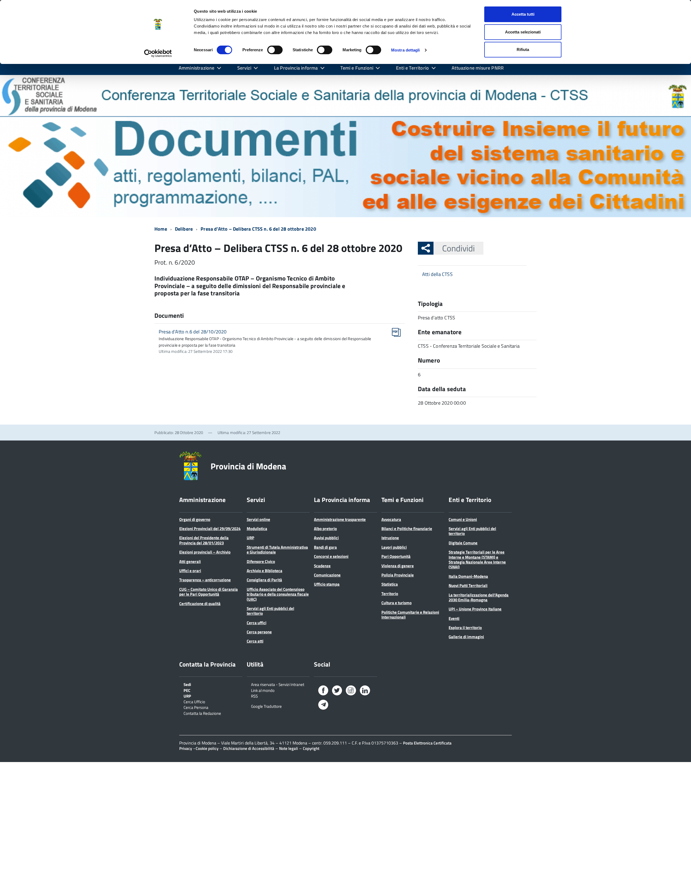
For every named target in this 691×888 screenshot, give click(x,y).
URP (250, 538)
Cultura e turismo (396, 603)
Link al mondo (263, 690)
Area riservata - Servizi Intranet (277, 684)
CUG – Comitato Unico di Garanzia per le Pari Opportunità (208, 591)
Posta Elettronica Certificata (427, 743)
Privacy (185, 748)
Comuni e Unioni (463, 519)
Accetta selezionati (523, 32)
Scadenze (322, 566)
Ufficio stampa (327, 584)
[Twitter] (337, 691)
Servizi (244, 67)
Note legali (288, 748)
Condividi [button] (458, 248)
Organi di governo (194, 519)
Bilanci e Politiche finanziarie (406, 528)
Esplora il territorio (465, 627)
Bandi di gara (325, 547)
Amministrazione (197, 67)
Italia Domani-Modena (468, 576)
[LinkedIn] (365, 691)
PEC (187, 690)
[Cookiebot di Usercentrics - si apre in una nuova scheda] (158, 53)
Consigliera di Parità (264, 580)
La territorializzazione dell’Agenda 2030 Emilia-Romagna (479, 597)
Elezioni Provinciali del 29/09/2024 (210, 528)
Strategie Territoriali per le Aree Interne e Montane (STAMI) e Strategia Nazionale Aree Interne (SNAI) (477, 559)
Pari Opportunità (396, 556)
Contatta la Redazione (202, 713)
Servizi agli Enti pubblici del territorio (270, 610)
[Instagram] (351, 691)
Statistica (389, 584)
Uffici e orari (190, 571)
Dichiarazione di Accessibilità (248, 748)
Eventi (454, 618)
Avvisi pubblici (326, 538)
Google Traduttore (266, 706)
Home (160, 229)
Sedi (187, 684)
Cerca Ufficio (194, 701)
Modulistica (257, 528)
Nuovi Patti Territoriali (468, 585)
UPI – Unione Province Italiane (475, 609)
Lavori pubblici (394, 547)
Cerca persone (259, 632)
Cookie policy (207, 748)
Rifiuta (523, 49)
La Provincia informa (296, 67)
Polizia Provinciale (397, 575)
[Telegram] (323, 705)
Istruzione (390, 538)
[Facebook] (323, 691)
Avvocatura (391, 519)
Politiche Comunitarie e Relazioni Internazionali (410, 614)
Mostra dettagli (405, 50)
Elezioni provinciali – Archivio (205, 552)
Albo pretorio (325, 528)
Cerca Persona (196, 707)
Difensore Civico (261, 561)
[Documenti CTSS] (345, 146)
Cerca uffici (256, 623)
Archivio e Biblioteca (264, 571)
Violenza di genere (397, 566)
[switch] (275, 50)
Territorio (389, 593)
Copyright (311, 748)
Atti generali (190, 561)
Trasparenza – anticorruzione (205, 580)
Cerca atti (255, 641)
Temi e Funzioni (356, 67)
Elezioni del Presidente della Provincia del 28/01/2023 (204, 540)
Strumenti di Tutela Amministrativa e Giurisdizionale (277, 549)
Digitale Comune (463, 543)
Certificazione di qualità (200, 603)
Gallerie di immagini (466, 637)
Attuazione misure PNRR (478, 67)
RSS (254, 695)
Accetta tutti (523, 14)
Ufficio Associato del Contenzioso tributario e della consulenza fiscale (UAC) (278, 594)
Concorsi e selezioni (331, 556)
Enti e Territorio (412, 67)
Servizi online (258, 519)
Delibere (184, 229)
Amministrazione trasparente (340, 519)
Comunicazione (327, 575)
